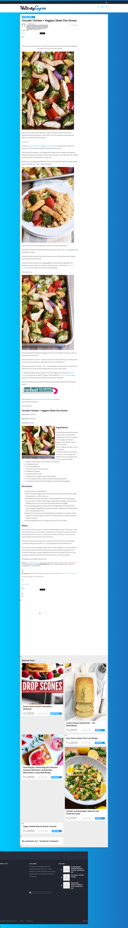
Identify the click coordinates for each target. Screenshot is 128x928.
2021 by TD (85, 921)
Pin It (23, 33)
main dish (28, 27)
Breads (98, 730)
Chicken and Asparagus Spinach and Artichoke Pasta (82, 812)
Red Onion (36, 28)
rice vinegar (42, 28)
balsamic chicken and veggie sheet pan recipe (42, 146)
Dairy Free (46, 25)
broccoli (37, 25)
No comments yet (30, 841)
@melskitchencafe (33, 562)
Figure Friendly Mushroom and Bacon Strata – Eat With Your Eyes (77, 885)
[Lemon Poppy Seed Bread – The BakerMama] (85, 692)
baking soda (55, 714)
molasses (33, 27)
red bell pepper (30, 28)
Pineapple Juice (40, 27)
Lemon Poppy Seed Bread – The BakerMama (80, 724)
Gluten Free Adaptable (42, 26)
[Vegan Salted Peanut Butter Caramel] (23, 823)
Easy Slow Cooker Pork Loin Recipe (82, 738)
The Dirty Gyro (13, 921)
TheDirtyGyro (31, 23)
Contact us (30, 921)
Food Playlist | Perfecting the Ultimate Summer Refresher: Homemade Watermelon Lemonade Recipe (40, 770)
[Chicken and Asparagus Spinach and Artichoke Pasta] (85, 778)
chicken (41, 25)
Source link (25, 584)
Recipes (46, 27)
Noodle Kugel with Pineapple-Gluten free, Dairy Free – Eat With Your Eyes (77, 869)
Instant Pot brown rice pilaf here (43, 399)
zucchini (39, 29)
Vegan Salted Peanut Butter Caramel (40, 826)
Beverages (55, 777)
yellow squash (33, 29)
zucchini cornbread (65, 375)
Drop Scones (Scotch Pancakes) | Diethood (38, 707)
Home (21, 921)
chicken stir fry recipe (69, 573)
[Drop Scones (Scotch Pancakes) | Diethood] (42, 683)
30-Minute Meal (27, 17)
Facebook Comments (48, 841)
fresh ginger (34, 26)
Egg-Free (28, 26)
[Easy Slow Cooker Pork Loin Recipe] (66, 735)
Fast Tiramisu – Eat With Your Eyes (77, 876)
